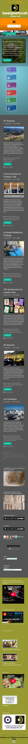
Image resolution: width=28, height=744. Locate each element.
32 (7, 456)
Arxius (5, 558)
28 (19, 454)
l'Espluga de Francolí (12, 275)
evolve (3, 735)
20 (15, 454)
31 (5, 456)
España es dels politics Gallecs (13, 41)
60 (17, 456)
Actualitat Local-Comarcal (11, 158)
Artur (18, 123)
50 (15, 456)
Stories (13, 159)
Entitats (5, 159)
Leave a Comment (9, 167)
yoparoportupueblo (8, 161)
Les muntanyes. (10, 399)
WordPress (23, 735)
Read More (7, 60)
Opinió (10, 440)
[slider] (21, 518)
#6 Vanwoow (9, 345)
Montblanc (6, 219)
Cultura (18, 158)
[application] (14, 518)
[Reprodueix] (5, 518)
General (17, 218)
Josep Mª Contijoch (15, 437)
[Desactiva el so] (18, 518)
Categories (6, 567)
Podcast (9, 159)
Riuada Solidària (17, 276)
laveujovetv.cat (14, 12)
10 (12, 454)
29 (22, 454)
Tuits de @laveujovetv (7, 630)
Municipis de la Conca (14, 219)
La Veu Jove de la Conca (9, 33)
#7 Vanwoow (9, 121)
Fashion (9, 384)
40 (12, 456)
